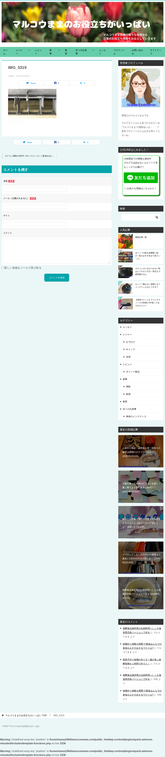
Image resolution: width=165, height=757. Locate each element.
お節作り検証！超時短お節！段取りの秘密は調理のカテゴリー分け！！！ (141, 452)
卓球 (128, 357)
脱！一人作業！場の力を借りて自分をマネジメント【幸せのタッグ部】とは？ (141, 523)
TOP (26, 715)
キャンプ (130, 349)
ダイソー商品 (133, 371)
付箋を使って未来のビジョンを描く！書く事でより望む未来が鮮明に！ (141, 487)
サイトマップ (155, 52)
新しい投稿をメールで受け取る (22, 267)
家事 (50, 52)
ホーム (5, 52)
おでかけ (130, 342)
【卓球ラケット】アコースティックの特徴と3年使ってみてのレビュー (147, 303)
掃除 (128, 386)
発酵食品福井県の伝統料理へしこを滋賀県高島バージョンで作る (141, 594)
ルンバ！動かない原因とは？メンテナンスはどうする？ (147, 285)
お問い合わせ (137, 52)
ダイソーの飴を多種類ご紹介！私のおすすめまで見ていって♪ (147, 256)
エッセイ (102, 52)
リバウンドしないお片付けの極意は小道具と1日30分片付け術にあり (141, 558)
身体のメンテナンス (136, 416)
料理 (128, 394)
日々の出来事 (81, 52)
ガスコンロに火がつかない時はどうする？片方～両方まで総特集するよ (147, 271)
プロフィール (119, 52)
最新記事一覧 (142, 237)
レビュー (38, 52)
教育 (66, 52)
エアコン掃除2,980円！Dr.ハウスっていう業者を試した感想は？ (31, 156)
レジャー (19, 52)
